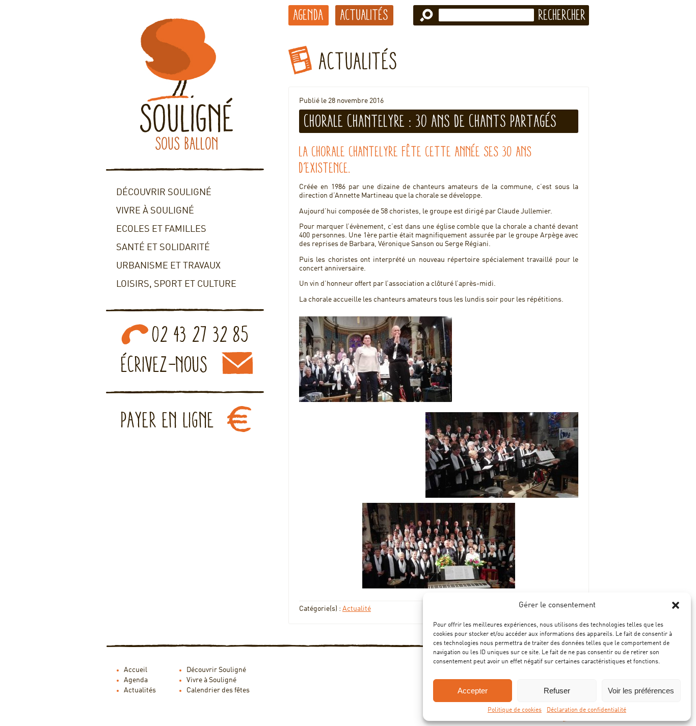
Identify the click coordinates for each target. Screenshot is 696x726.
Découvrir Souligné (163, 192)
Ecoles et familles (161, 229)
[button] (676, 605)
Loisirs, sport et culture (176, 284)
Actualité (356, 608)
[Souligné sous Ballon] (185, 84)
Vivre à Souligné (155, 211)
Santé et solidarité (163, 247)
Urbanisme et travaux (168, 266)
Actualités (364, 15)
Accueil (135, 670)
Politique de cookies (515, 710)
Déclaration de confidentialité (586, 710)
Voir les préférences (641, 690)
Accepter (473, 690)
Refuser (557, 690)
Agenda (308, 15)
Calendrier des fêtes (218, 690)
